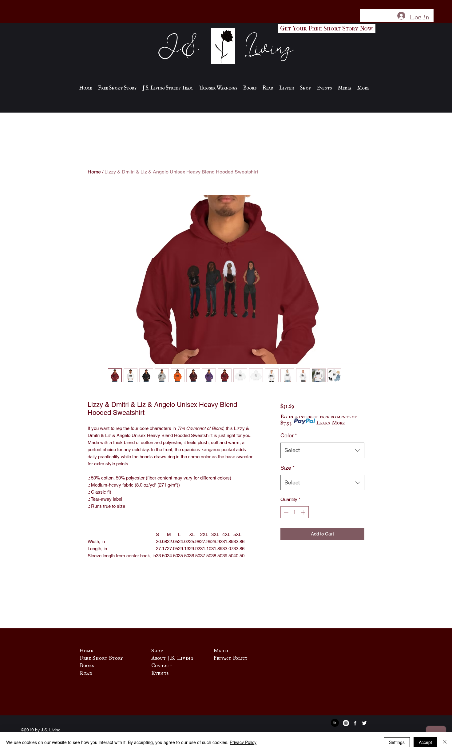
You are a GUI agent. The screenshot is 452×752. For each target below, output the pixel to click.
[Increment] (303, 512)
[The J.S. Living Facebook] (355, 723)
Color (288, 435)
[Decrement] (285, 512)
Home (94, 172)
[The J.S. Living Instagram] (346, 723)
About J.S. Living (172, 656)
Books (87, 664)
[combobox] (322, 450)
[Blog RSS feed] (335, 723)
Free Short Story (101, 656)
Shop (157, 649)
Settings (397, 742)
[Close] (444, 742)
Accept (425, 742)
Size (287, 467)
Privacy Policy (243, 742)
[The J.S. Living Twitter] (364, 723)
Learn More (330, 421)
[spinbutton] (294, 512)
